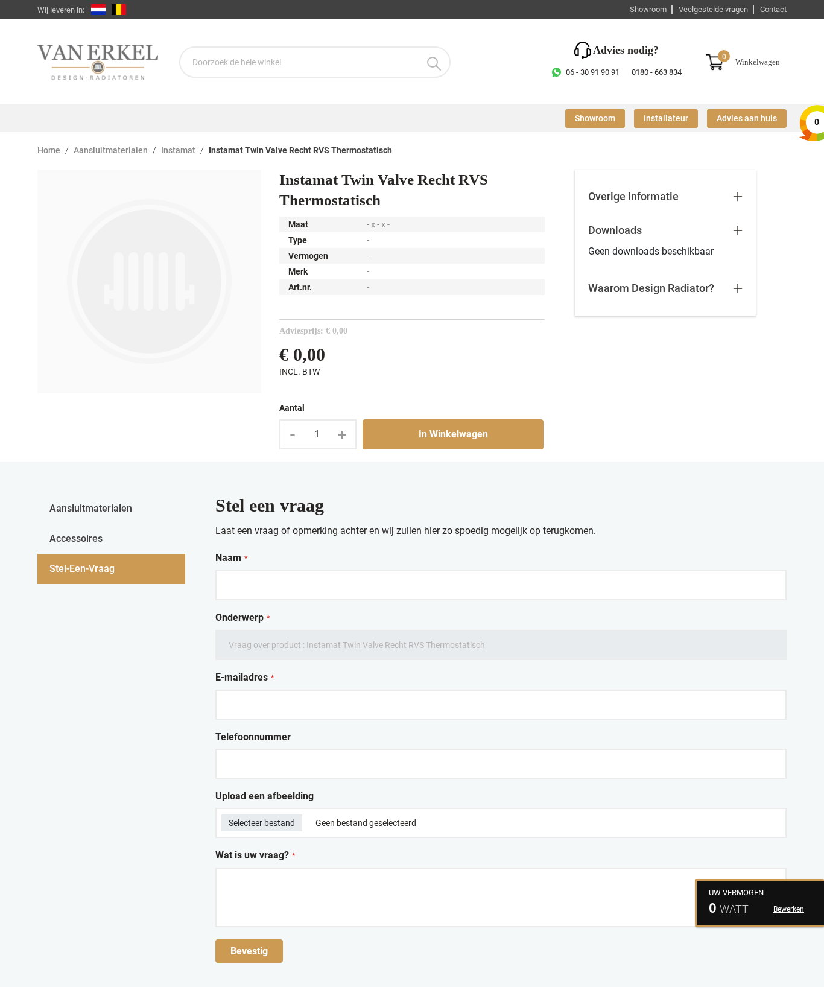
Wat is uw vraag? (255, 855)
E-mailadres (244, 677)
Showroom (648, 9)
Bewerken (788, 909)
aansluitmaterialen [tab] (90, 508)
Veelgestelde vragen (713, 9)
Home (48, 150)
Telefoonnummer (253, 737)
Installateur (666, 118)
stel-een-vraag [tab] (82, 568)
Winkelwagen (757, 62)
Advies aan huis (747, 118)
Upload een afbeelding (264, 796)
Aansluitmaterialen (111, 150)
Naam (231, 558)
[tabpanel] (501, 728)
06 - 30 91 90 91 (593, 72)
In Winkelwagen (453, 434)
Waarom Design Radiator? (651, 288)
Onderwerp (242, 617)
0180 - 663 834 (657, 72)
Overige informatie (633, 196)
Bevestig (249, 951)
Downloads (615, 230)
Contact (773, 9)
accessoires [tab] (76, 538)
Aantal (292, 408)
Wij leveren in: (60, 9)
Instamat (178, 150)
